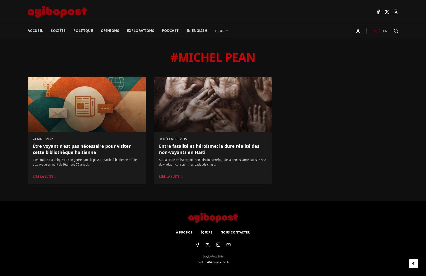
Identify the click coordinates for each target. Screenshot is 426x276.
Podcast (170, 30)
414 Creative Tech (218, 262)
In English (197, 30)
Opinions (110, 30)
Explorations (140, 30)
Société (58, 30)
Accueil (35, 30)
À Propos (184, 232)
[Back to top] (413, 263)
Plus (219, 30)
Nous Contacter (235, 232)
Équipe (206, 232)
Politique (83, 30)
